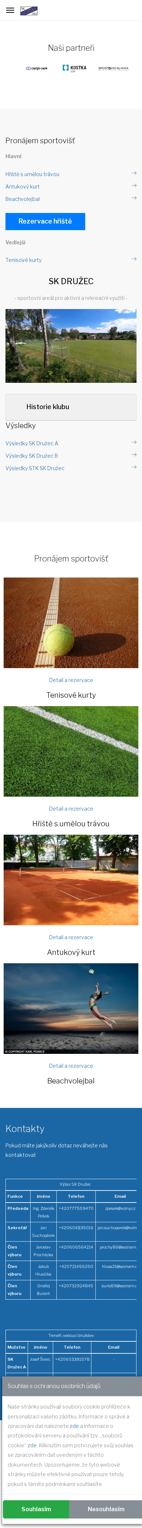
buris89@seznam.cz (120, 1285)
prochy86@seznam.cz (120, 1247)
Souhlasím (36, 1509)
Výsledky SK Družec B (31, 456)
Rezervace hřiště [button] (45, 221)
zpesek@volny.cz (120, 1208)
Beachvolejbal (22, 199)
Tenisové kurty (23, 260)
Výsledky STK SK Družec (34, 468)
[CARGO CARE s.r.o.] (32, 68)
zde (74, 1426)
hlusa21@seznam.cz (120, 1266)
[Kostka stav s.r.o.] (71, 68)
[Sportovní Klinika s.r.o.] (109, 68)
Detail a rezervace (71, 680)
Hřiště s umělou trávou (32, 174)
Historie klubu (47, 407)
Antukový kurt (22, 186)
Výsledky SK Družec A (31, 443)
